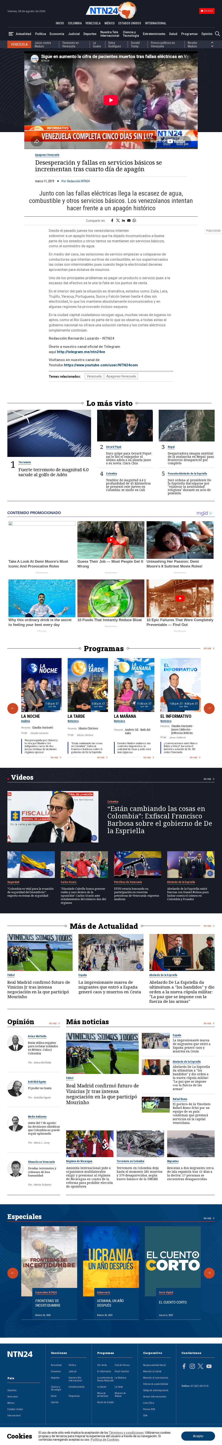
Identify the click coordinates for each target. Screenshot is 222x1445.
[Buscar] (217, 34)
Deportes (89, 34)
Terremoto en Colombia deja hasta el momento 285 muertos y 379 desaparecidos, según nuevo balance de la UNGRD (139, 1173)
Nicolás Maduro (192, 44)
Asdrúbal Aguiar (37, 1081)
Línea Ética (148, 1403)
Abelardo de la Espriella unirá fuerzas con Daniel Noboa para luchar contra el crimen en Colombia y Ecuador (188, 894)
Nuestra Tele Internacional (109, 33)
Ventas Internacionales (154, 1396)
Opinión (206, 34)
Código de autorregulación (155, 1390)
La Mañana (125, 716)
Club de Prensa (122, 1365)
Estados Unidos (15, 1409)
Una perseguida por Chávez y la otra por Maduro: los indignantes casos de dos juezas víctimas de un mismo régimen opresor (41, 746)
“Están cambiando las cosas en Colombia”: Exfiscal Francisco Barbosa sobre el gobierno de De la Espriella (87, 748)
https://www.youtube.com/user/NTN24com (101, 365)
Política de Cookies (105, 1439)
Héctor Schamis (42, 1184)
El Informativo (175, 716)
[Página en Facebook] (184, 1367)
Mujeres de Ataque (120, 1394)
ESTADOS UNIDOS (129, 23)
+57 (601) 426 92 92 (199, 1386)
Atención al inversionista (155, 1377)
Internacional (14, 1415)
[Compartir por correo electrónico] (129, 221)
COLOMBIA (75, 23)
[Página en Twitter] (200, 1367)
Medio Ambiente (37, 1116)
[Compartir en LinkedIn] (123, 221)
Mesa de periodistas (102, 1394)
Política (40, 34)
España (82, 975)
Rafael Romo (180, 1099)
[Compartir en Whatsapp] (134, 221)
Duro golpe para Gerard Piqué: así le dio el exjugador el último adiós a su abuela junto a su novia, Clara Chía (129, 458)
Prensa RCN (149, 1409)
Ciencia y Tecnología (131, 33)
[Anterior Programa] (12, 708)
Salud (173, 34)
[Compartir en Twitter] (118, 221)
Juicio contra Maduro (43, 44)
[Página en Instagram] (192, 1367)
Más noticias (87, 1021)
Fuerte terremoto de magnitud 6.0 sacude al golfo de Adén (53, 472)
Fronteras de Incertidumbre (47, 1303)
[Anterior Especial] (12, 1273)
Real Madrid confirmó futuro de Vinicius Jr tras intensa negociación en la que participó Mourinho (38, 989)
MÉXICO (109, 23)
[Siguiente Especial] (209, 1273)
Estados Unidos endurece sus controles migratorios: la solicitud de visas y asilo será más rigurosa (134, 748)
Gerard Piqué (113, 446)
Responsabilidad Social (154, 1365)
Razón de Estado (105, 1402)
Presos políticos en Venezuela (163, 44)
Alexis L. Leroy (41, 1142)
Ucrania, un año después (110, 1303)
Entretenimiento (154, 34)
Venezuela (94, 376)
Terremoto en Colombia (130, 1161)
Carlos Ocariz (69, 882)
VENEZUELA (93, 23)
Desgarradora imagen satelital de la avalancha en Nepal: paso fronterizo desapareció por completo (191, 458)
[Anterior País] (212, 42)
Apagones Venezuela (47, 154)
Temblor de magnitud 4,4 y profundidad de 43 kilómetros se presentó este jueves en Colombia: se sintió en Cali (128, 484)
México (10, 1403)
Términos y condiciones (126, 1432)
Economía (57, 34)
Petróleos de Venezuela (128, 882)
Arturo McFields (37, 1036)
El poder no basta (39, 1088)
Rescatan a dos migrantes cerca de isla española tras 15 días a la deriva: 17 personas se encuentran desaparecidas (190, 1173)
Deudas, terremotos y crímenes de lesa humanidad (42, 1171)
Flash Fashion (122, 1371)
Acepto (198, 1436)
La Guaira (97, 44)
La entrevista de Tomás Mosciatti (105, 1379)
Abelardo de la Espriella (181, 882)
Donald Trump (135, 44)
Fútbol (11, 975)
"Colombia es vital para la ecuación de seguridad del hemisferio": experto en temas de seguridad (30, 892)
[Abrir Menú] (11, 34)
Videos (22, 777)
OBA (145, 1415)
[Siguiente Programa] (209, 708)
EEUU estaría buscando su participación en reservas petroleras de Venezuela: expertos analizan (136, 894)
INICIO (60, 23)
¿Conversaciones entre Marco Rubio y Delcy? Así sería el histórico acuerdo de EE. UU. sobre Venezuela (181, 748)
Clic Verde (102, 1365)
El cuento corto (173, 1302)
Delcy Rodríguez (114, 44)
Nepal (171, 446)
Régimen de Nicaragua (79, 1161)
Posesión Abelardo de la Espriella (187, 473)
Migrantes (173, 1161)
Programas (189, 34)
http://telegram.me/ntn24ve (81, 352)
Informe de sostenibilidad (155, 1384)
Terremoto (24, 462)
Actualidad (23, 34)
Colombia (111, 473)
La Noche (30, 716)
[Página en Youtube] (209, 1367)
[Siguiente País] (212, 46)
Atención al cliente (152, 1371)
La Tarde (76, 716)
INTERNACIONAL (155, 23)
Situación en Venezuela (41, 1161)
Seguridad (13, 882)
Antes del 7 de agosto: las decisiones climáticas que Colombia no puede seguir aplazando (44, 1128)
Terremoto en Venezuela (70, 44)
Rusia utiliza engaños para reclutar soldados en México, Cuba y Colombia (43, 1048)
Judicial (74, 34)
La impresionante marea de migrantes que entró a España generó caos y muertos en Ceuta (109, 987)
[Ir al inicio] (23, 1361)
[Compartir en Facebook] (112, 221)
